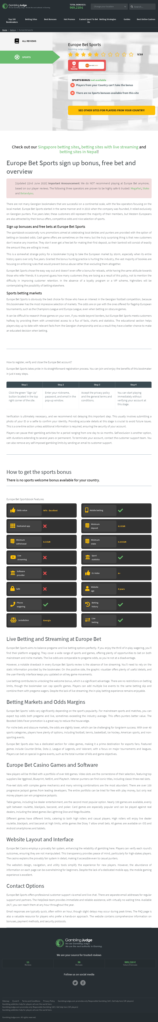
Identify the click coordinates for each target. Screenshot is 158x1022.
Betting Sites (31, 19)
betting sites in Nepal (78, 151)
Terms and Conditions (31, 1001)
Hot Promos (69, 19)
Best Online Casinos (146, 19)
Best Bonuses (50, 19)
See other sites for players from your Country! (111, 110)
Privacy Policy (49, 1001)
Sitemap (5, 1001)
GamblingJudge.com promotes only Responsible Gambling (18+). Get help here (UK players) (96, 1001)
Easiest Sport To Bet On (88, 20)
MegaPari (136, 188)
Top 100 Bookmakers (12, 20)
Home (4, 30)
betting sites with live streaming (109, 147)
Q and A (15, 1001)
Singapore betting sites (58, 147)
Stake (146, 188)
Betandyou (26, 193)
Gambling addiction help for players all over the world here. (27, 1004)
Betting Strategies (107, 19)
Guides (127, 19)
